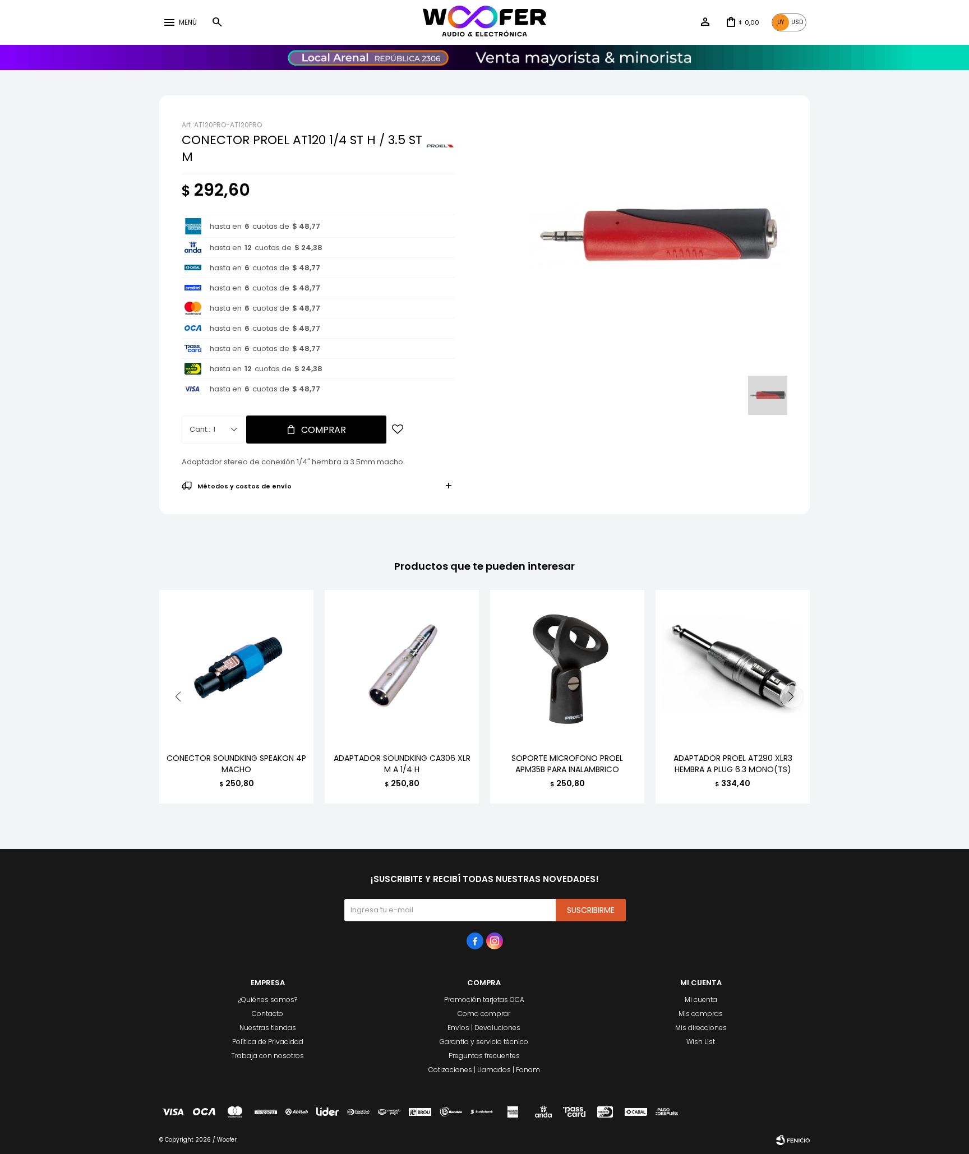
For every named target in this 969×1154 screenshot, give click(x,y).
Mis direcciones (701, 1027)
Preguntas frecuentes (484, 1055)
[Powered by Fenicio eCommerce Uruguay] (793, 1140)
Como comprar (484, 1013)
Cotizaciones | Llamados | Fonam (484, 1069)
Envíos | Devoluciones (483, 1027)
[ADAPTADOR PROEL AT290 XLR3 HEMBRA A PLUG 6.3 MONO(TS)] (733, 667)
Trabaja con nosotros (267, 1055)
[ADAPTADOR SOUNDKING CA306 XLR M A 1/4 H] (402, 667)
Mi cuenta (701, 999)
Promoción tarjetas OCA (484, 999)
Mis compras (701, 1013)
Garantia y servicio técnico (484, 1041)
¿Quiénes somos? (267, 999)
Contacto (267, 1013)
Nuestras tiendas (267, 1027)
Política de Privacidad (267, 1041)
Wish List (700, 1041)
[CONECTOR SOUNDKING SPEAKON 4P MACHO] (236, 667)
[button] (217, 22)
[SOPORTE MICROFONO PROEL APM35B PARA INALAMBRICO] (567, 667)
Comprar (323, 429)
